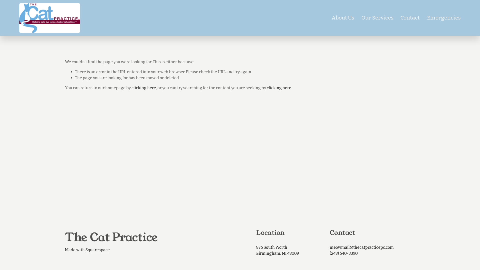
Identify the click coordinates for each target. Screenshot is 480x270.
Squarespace (98, 250)
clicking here (144, 88)
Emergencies (444, 17)
